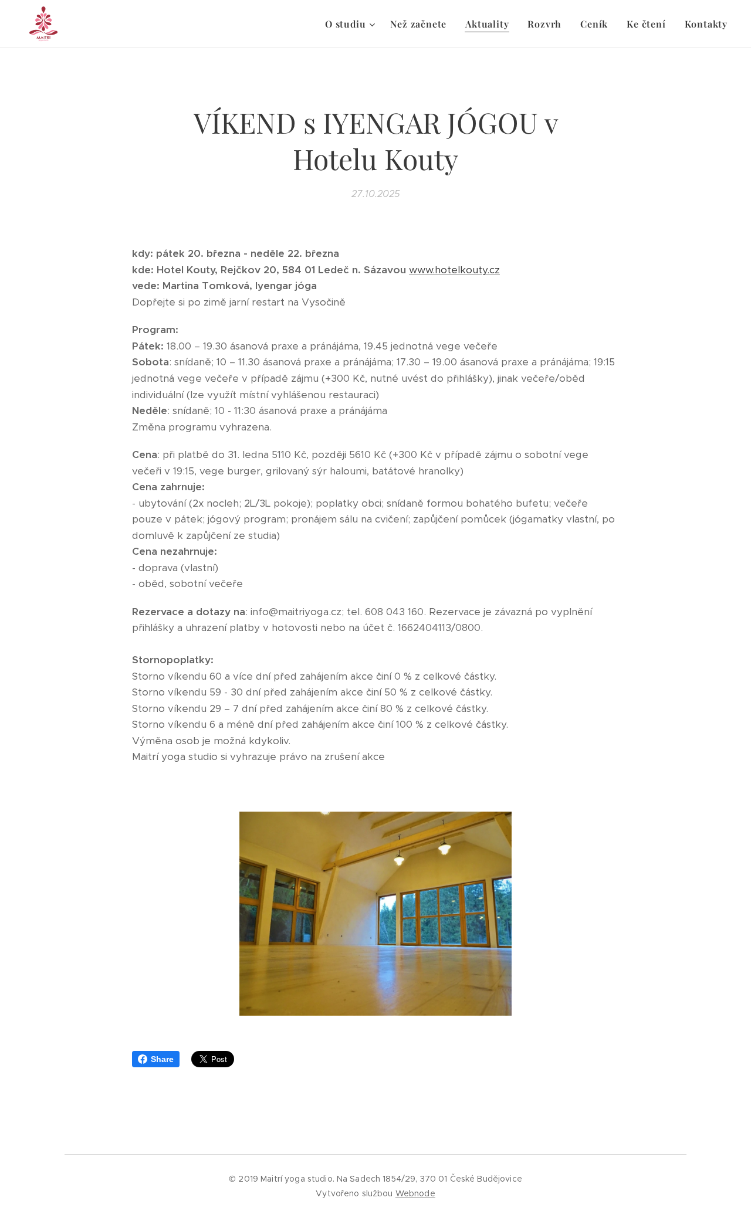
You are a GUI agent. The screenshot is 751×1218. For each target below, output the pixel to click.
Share (162, 1059)
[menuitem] (351, 24)
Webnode (415, 1193)
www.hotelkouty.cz (454, 269)
